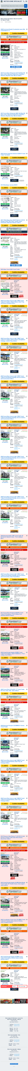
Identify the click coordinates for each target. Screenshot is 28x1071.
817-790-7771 (16, 1041)
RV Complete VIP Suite (18, 62)
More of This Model (5, 175)
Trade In (2, 52)
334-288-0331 (5, 247)
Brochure (16, 146)
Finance (7, 52)
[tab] (14, 1064)
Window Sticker (17, 330)
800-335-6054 (5, 58)
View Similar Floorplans (6, 54)
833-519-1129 (16, 1025)
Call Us (5, 33)
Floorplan (16, 64)
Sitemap (14, 1066)
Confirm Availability (18, 33)
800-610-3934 (5, 97)
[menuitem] (22, 986)
